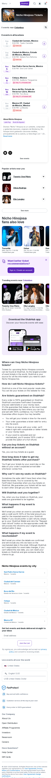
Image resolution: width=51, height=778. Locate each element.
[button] (9, 3)
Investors (6, 732)
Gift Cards (6, 757)
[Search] (34, 3)
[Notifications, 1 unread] (45, 3)
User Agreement (30, 768)
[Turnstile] (12, 239)
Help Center (7, 752)
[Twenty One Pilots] (12, 297)
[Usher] (34, 239)
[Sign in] (40, 3)
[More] (45, 10)
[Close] (46, 259)
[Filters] (46, 27)
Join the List (24, 643)
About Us (6, 718)
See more (25, 211)
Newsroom (7, 737)
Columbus (19, 27)
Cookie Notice (15, 770)
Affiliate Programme (11, 728)
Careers (5, 742)
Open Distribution (10, 723)
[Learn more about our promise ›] (10, 688)
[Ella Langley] (34, 297)
